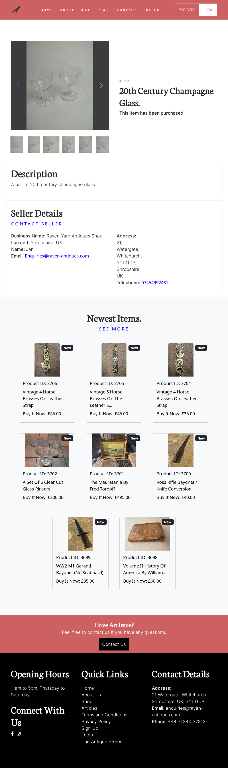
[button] (18, 85)
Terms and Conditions (104, 714)
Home (87, 688)
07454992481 (154, 283)
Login (87, 735)
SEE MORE (114, 329)
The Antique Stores (101, 741)
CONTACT (127, 10)
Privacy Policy (96, 721)
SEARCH (152, 10)
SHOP (86, 10)
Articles (89, 708)
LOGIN (208, 10)
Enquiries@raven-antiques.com (57, 256)
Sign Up (89, 728)
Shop (86, 701)
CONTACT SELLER (37, 224)
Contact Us (114, 644)
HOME (47, 10)
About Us (91, 694)
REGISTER (187, 10)
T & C (104, 10)
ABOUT (67, 10)
